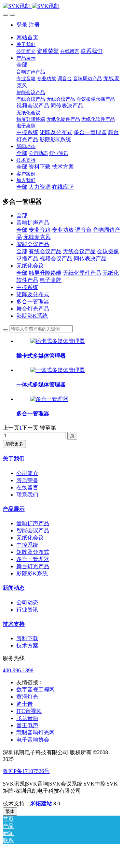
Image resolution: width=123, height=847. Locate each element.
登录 (21, 25)
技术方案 (27, 645)
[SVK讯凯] (61, 6)
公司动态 (27, 602)
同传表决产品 (90, 258)
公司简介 (27, 473)
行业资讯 (27, 610)
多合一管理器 (32, 301)
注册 (34, 25)
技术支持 (14, 624)
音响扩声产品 (32, 223)
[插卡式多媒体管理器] (57, 341)
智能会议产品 (32, 244)
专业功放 (63, 230)
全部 (21, 65)
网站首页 (27, 37)
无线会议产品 (79, 251)
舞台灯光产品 (32, 309)
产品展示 (14, 509)
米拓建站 (41, 803)
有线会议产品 (45, 251)
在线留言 (27, 487)
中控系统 (27, 287)
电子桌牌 (51, 280)
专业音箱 (40, 230)
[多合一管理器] (49, 399)
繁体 (9, 811)
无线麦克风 (37, 237)
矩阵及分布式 (32, 294)
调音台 (83, 230)
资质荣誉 (27, 480)
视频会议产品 (56, 258)
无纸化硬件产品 (82, 273)
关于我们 (14, 458)
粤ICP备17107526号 (26, 771)
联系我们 (27, 495)
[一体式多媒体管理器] (57, 370)
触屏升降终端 (45, 273)
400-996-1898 (18, 670)
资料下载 (27, 638)
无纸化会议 (30, 266)
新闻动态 (14, 588)
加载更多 (14, 443)
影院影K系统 (32, 316)
